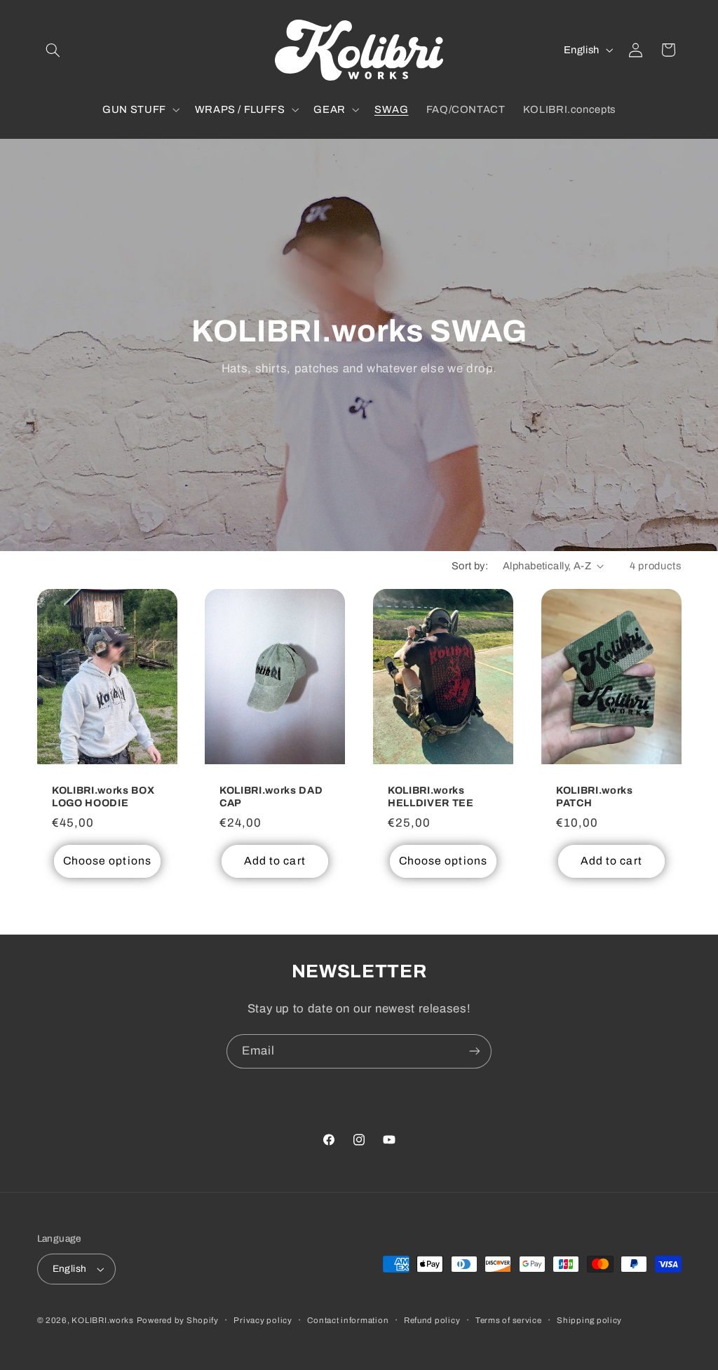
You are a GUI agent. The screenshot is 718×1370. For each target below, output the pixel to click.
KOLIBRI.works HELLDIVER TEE (431, 796)
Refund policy (432, 1320)
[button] (53, 50)
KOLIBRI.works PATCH (594, 796)
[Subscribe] (475, 1051)
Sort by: (470, 565)
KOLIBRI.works (103, 1320)
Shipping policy (589, 1320)
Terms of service (508, 1320)
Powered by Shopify (178, 1320)
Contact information (347, 1320)
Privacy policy (262, 1320)
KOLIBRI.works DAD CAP (271, 796)
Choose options (107, 861)
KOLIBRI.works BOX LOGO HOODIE (103, 796)
